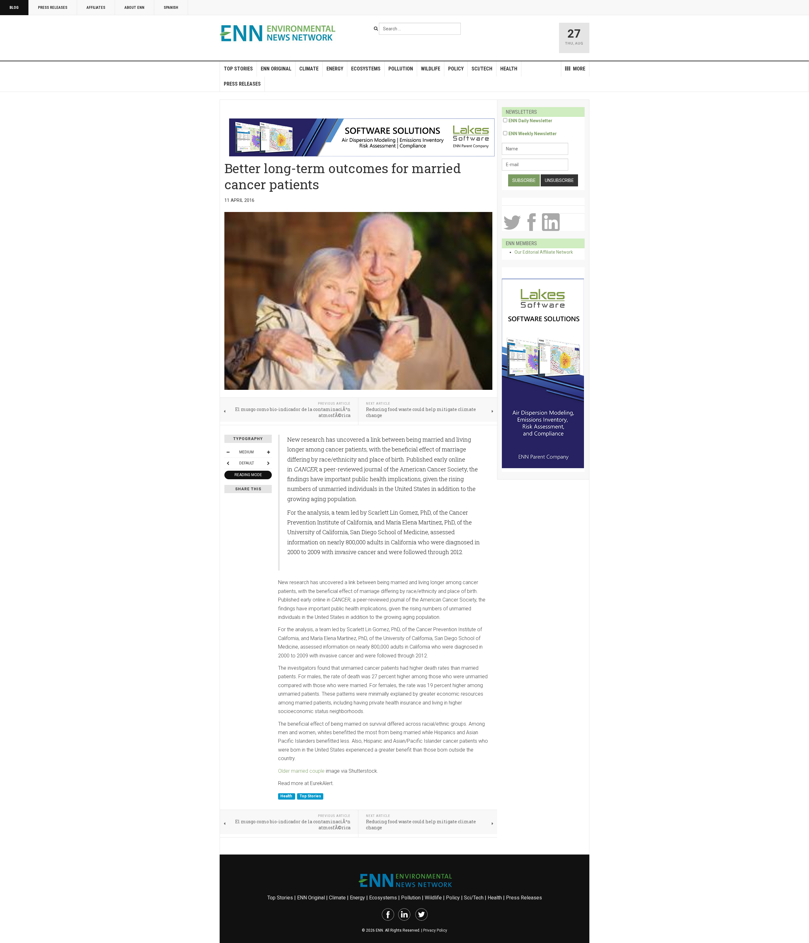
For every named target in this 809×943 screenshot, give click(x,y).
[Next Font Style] (268, 463)
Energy (334, 69)
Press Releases (52, 7)
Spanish (171, 7)
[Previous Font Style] (227, 463)
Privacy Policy (435, 930)
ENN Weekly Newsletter (532, 133)
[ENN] (279, 33)
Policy (456, 69)
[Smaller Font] (227, 452)
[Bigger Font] (268, 452)
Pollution (400, 69)
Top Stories (238, 69)
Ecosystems (365, 69)
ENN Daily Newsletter (530, 120)
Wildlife (430, 69)
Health (508, 69)
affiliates (96, 7)
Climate (309, 69)
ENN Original (276, 69)
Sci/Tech (481, 69)
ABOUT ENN (134, 7)
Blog (14, 7)
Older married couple (301, 771)
